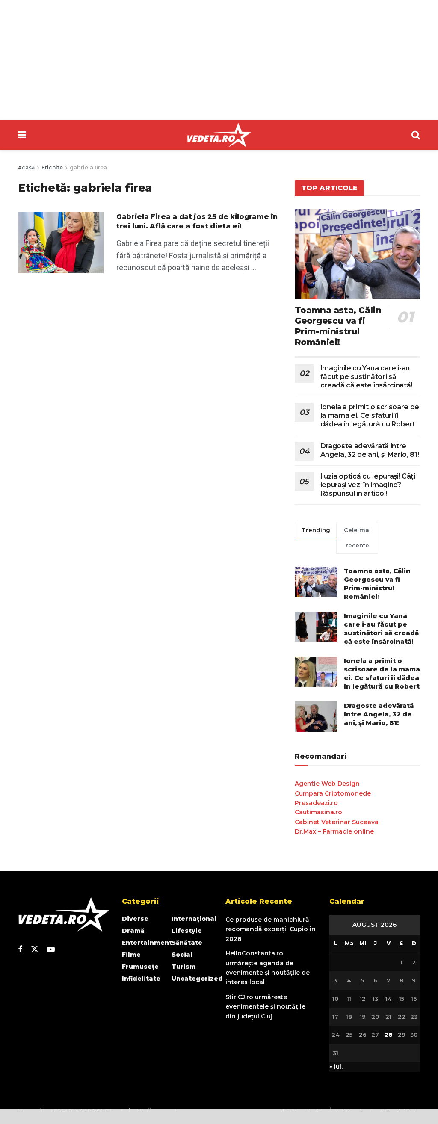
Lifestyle (187, 931)
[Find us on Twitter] (34, 949)
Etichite (52, 167)
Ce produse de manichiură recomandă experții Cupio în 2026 (270, 929)
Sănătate (187, 943)
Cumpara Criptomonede (333, 793)
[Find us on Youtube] (51, 950)
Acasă (26, 167)
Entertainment (147, 943)
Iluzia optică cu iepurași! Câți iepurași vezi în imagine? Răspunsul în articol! (367, 484)
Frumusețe (140, 966)
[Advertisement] (219, 60)
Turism (184, 966)
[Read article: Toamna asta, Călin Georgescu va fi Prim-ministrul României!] (357, 254)
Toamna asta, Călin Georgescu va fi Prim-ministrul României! (338, 326)
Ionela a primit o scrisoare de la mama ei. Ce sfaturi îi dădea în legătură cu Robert (369, 415)
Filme (131, 954)
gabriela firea (88, 167)
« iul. (336, 1067)
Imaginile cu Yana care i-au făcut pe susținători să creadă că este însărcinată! (366, 376)
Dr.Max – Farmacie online (334, 831)
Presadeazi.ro (316, 803)
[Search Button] (415, 135)
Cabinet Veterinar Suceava (337, 822)
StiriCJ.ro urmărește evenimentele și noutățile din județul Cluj (265, 1006)
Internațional (194, 919)
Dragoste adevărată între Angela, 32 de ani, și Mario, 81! (369, 450)
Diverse (135, 919)
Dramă (133, 931)
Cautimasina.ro (318, 812)
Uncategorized (197, 978)
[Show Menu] (22, 135)
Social (182, 954)
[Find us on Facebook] (20, 950)
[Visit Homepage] (219, 135)
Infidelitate (141, 978)
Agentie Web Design (327, 783)
